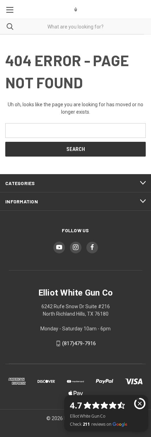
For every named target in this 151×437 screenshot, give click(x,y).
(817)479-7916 (79, 343)
